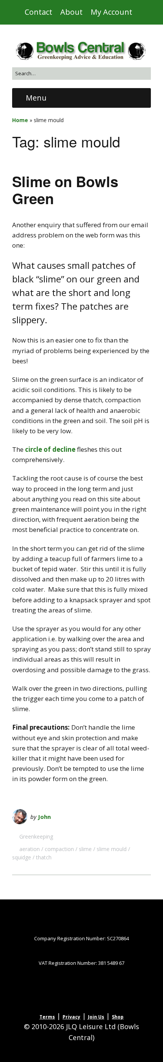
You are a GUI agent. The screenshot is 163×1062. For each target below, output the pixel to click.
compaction (59, 849)
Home (20, 120)
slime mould (112, 849)
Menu (36, 98)
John (44, 816)
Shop (118, 1017)
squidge (21, 857)
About (71, 12)
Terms (47, 1017)
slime (85, 849)
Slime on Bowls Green (65, 190)
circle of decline (50, 449)
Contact (38, 12)
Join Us (96, 1017)
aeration (29, 849)
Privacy (71, 1017)
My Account (111, 12)
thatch (44, 857)
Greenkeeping (36, 836)
